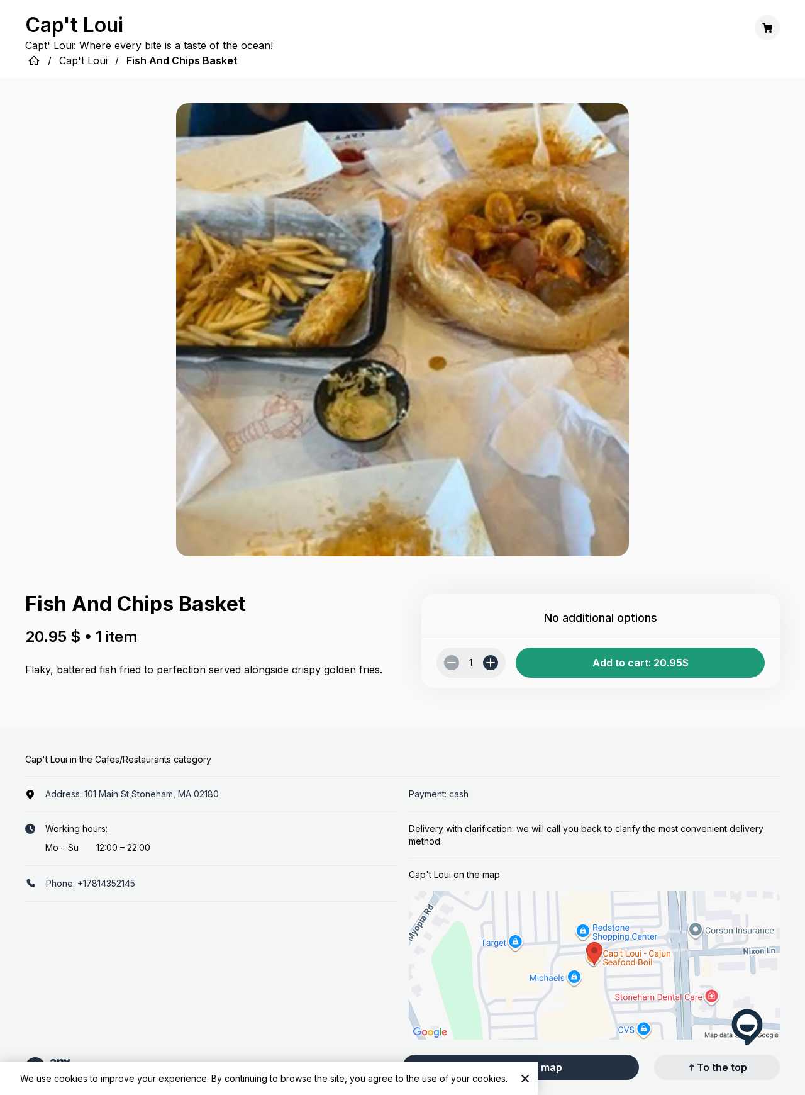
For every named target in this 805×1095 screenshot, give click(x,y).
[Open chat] (747, 1027)
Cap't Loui (83, 60)
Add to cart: (640, 662)
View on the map (521, 1067)
